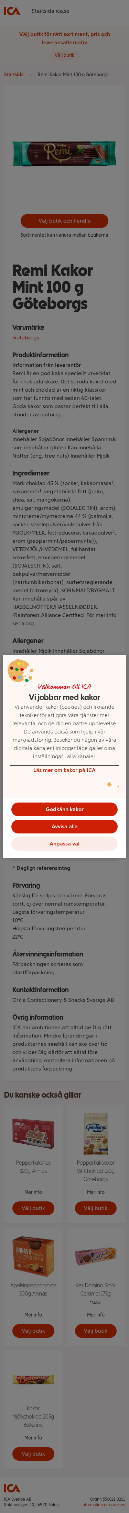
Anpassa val (64, 843)
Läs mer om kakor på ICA (64, 770)
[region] (64, 756)
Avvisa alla (65, 826)
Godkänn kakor (65, 809)
